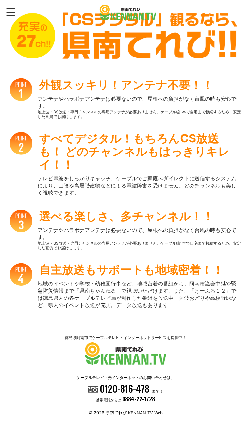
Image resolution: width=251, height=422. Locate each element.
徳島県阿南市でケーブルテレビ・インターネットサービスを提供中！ (125, 337)
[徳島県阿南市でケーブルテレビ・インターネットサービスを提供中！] (127, 12)
